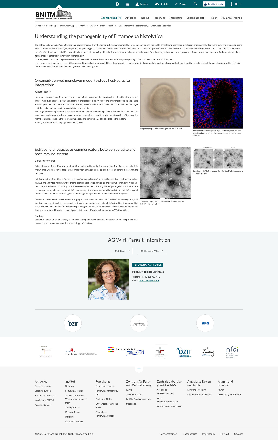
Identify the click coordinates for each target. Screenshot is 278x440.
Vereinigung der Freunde (229, 394)
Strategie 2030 (72, 407)
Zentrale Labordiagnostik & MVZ (169, 383)
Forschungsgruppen (105, 386)
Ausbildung (176, 17)
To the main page (149, 251)
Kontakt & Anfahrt (74, 421)
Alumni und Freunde (225, 383)
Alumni (221, 389)
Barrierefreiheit (168, 433)
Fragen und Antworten (45, 395)
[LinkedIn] (127, 4)
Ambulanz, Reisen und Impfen (199, 383)
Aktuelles (130, 17)
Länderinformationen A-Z (199, 394)
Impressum (208, 433)
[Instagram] (117, 4)
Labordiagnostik (196, 17)
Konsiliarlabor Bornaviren (169, 406)
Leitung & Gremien (74, 390)
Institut (144, 17)
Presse (182, 4)
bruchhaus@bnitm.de (149, 280)
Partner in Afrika (104, 399)
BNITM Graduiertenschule (139, 399)
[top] (139, 368)
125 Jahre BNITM (111, 17)
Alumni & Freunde (232, 17)
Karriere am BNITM (44, 400)
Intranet (69, 416)
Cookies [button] (238, 433)
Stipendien (131, 403)
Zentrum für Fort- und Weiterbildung (138, 383)
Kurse (129, 389)
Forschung (159, 17)
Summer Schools (134, 394)
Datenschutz (189, 433)
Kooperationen (72, 412)
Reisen (213, 17)
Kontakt (164, 4)
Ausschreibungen (43, 405)
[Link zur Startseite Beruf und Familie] (160, 352)
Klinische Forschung (196, 389)
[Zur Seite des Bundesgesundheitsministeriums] (46, 352)
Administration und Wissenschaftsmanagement (76, 399)
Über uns (69, 386)
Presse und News (43, 386)
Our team (120, 251)
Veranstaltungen (43, 390)
